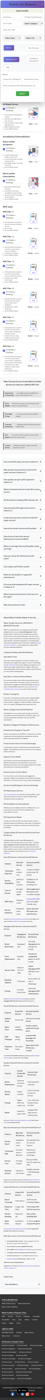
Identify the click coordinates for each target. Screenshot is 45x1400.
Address (5, 74)
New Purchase (33, 48)
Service (9, 48)
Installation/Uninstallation (34, 59)
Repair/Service (11, 59)
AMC (8, 67)
